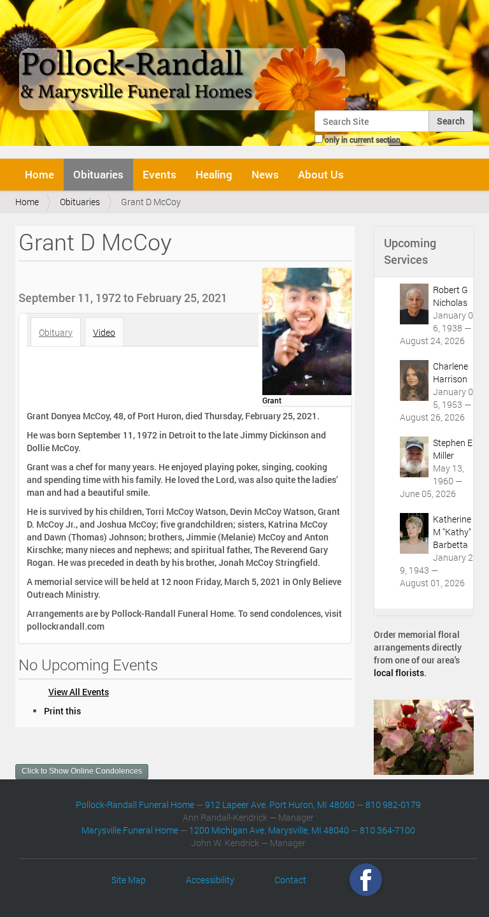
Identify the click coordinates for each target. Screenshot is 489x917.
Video (104, 332)
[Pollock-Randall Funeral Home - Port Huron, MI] (185, 60)
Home (39, 174)
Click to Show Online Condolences (82, 771)
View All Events (78, 692)
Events (159, 174)
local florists (399, 673)
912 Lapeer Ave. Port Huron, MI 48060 (280, 804)
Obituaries (98, 174)
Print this (62, 711)
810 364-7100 (387, 830)
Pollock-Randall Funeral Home (135, 804)
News (265, 174)
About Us (321, 174)
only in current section (362, 139)
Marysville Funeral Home (130, 830)
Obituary (56, 332)
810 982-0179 (393, 804)
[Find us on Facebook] (365, 879)
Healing (213, 174)
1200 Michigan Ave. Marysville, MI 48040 (269, 830)
